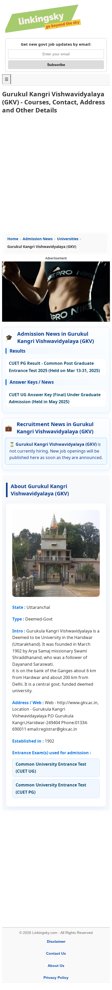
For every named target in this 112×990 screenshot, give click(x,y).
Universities (67, 238)
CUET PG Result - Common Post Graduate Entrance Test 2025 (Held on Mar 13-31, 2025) (54, 366)
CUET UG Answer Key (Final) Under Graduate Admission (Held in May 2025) (55, 398)
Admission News (38, 238)
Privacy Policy (56, 977)
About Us (56, 966)
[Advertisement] (56, 173)
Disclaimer (56, 941)
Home (12, 238)
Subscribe (56, 65)
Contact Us (56, 953)
